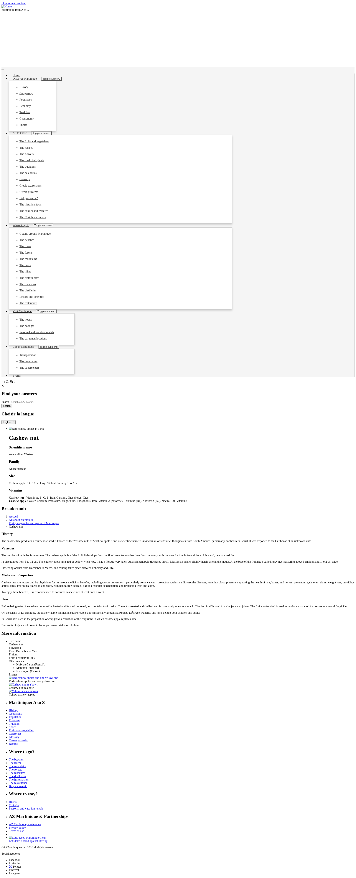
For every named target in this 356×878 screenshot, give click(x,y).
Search (5, 401)
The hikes (25, 271)
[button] (33, 677)
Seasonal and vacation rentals (36, 332)
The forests (25, 252)
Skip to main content (13, 3)
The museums (27, 284)
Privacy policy (17, 827)
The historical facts (30, 204)
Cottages (14, 805)
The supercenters (29, 367)
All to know (20, 133)
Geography (26, 93)
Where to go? (21, 225)
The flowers (26, 154)
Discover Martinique (25, 78)
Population (25, 99)
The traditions (27, 166)
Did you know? (28, 198)
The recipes (26, 147)
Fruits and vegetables (21, 730)
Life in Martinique (24, 346)
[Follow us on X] (10, 866)
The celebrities (28, 172)
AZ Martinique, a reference (25, 824)
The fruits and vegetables (34, 141)
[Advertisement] (178, 39)
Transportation (27, 355)
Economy (25, 105)
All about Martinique (21, 519)
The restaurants (28, 303)
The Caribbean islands (32, 217)
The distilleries (28, 290)
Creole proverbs (28, 191)
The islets (25, 265)
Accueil (13, 516)
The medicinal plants (31, 160)
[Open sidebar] (11, 382)
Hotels (13, 801)
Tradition (24, 112)
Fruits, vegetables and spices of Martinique (34, 523)
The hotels (25, 319)
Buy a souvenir (18, 786)
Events (17, 375)
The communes (28, 361)
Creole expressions (30, 185)
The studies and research (33, 210)
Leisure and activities (31, 296)
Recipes (13, 743)
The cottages (26, 325)
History (23, 87)
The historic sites (29, 277)
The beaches (26, 239)
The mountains (28, 258)
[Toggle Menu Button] (2, 69)
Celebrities (15, 733)
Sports (23, 124)
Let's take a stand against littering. (28, 841)
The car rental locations (33, 338)
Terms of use (16, 831)
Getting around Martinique (35, 233)
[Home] (6, 6)
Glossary (24, 179)
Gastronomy (26, 118)
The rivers (25, 246)
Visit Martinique (22, 311)
